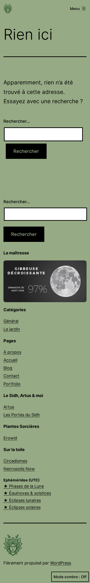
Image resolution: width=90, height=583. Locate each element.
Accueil (10, 360)
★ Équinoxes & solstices (27, 493)
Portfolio (12, 383)
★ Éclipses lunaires (22, 500)
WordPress (60, 563)
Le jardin (11, 329)
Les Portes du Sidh (21, 414)
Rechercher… (16, 121)
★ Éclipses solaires (22, 507)
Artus (8, 406)
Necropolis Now (19, 468)
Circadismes (15, 460)
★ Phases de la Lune (23, 486)
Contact (11, 375)
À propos (12, 352)
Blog (7, 367)
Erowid (10, 438)
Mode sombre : (67, 576)
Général (10, 321)
